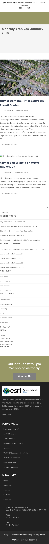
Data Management (11, 429)
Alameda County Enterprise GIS (13, 235)
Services (7, 490)
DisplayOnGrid (6, 304)
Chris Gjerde (6, 110)
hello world (4, 249)
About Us (7, 485)
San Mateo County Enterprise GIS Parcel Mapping (20, 240)
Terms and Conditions (21, 534)
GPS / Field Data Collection (14, 443)
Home (6, 480)
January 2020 (5, 281)
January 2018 (5, 286)
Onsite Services (10, 462)
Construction (5, 299)
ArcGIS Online (9, 438)
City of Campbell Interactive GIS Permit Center (18, 226)
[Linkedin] (24, 10)
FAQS (6, 534)
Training (7, 448)
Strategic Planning (11, 467)
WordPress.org (6, 344)
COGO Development (12, 458)
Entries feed (5, 338)
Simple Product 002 (16, 267)
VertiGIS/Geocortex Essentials (16, 453)
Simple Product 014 (16, 258)
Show (2, 313)
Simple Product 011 (15, 254)
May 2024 (4, 277)
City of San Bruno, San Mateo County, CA (16, 231)
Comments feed (6, 341)
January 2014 (5, 290)
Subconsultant (6, 318)
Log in (2, 335)
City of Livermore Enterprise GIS (12, 222)
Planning (3, 308)
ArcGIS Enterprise (11, 434)
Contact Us (24, 376)
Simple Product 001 (15, 263)
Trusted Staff (5, 327)
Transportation (6, 322)
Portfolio (7, 495)
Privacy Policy (39, 534)
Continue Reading (10, 145)
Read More (7, 415)
